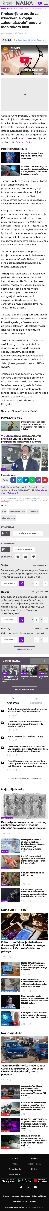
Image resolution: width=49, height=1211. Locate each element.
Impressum (25, 1196)
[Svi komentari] (17, 556)
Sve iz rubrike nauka (24, 689)
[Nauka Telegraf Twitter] (21, 1187)
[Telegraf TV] (35, 1187)
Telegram (12, 493)
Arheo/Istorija (7, 8)
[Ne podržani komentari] (33, 556)
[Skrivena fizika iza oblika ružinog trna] (10, 879)
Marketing (15, 1196)
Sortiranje (7, 557)
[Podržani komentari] (25, 556)
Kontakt (33, 1201)
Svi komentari (24, 649)
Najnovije (13, 789)
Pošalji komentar (27, 533)
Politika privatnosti (20, 1201)
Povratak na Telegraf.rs (8, 3)
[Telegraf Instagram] (28, 1187)
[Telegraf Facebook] (14, 1187)
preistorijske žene (17, 511)
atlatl (4, 511)
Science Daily (24, 142)
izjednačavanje (8, 518)
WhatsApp (40, 490)
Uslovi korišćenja (39, 1196)
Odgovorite (9, 583)
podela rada (33, 511)
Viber (3, 493)
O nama (6, 1196)
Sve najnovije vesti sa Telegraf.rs (24, 778)
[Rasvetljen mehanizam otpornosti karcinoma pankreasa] (10, 157)
